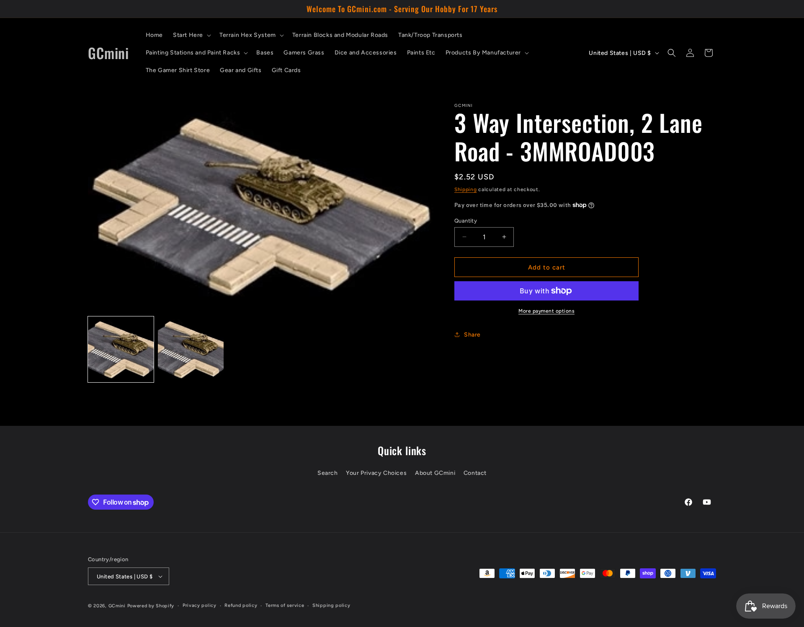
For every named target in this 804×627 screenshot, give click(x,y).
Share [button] (472, 334)
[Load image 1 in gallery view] (121, 349)
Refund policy (240, 605)
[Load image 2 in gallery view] (191, 349)
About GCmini (435, 473)
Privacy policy (199, 605)
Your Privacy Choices (376, 473)
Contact (475, 473)
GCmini (117, 606)
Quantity (465, 220)
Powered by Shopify (151, 606)
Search (327, 473)
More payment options (546, 311)
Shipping (465, 189)
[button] (191, 35)
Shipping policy (331, 605)
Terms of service (284, 605)
